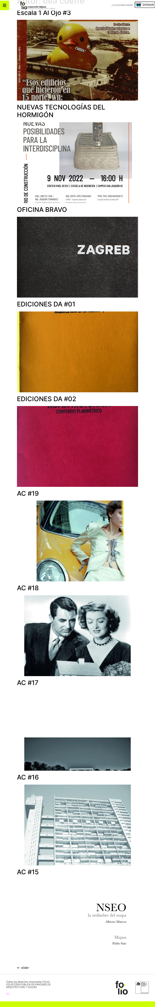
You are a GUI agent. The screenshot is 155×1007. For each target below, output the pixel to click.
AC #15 (28, 872)
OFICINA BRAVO (42, 210)
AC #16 (28, 777)
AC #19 (28, 493)
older (23, 968)
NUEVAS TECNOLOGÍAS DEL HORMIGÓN (61, 111)
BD (7, 993)
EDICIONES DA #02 (46, 399)
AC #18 (28, 588)
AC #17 (28, 683)
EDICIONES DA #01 (46, 304)
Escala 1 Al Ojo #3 (44, 13)
